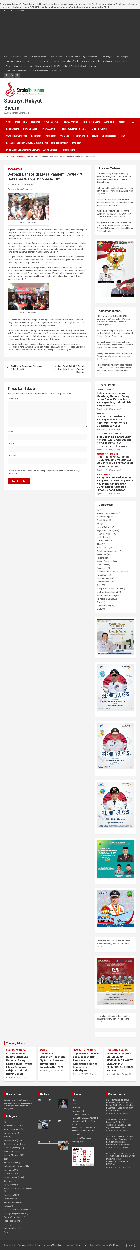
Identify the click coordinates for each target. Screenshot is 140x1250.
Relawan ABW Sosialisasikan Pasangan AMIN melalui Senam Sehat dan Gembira (115, 356)
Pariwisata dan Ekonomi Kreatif (111, 571)
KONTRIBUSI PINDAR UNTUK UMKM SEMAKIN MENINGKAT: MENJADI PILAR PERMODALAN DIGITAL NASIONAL (114, 214)
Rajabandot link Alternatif (108, 365)
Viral (6, 57)
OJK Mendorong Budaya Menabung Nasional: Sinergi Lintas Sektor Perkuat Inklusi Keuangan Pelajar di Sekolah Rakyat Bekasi (114, 399)
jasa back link (103, 342)
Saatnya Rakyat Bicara (107, 592)
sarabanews (29, 184)
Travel (8, 66)
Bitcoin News (103, 520)
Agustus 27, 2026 (104, 429)
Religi (99, 585)
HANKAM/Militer (12, 61)
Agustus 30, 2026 (104, 409)
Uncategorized (19, 66)
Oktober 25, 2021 (15, 184)
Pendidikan (97, 61)
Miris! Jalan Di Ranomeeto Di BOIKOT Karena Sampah (27, 71)
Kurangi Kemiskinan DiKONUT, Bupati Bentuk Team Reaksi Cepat (60, 66)
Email (11, 443)
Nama (11, 431)
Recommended (121, 61)
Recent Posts (107, 385)
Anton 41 (117, 409)
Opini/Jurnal (102, 568)
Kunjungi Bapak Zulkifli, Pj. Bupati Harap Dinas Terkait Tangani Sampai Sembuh (68, 369)
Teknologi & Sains (72, 57)
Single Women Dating (106, 595)
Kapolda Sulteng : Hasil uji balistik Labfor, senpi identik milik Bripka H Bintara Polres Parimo (115, 333)
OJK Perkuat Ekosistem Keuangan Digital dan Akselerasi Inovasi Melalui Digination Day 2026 (115, 191)
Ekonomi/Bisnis (52, 61)
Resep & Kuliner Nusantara (32, 61)
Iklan (30, 66)
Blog (74, 1100)
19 (98, 510)
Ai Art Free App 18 (105, 517)
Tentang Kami (56, 71)
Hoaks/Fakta (102, 537)
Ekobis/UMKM (103, 454)
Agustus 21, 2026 (104, 493)
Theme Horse (81, 1245)
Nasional (27, 57)
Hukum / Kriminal (55, 57)
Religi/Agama (108, 57)
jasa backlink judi (104, 330)
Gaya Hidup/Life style (70, 61)
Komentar (13, 398)
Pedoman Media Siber (82, 1138)
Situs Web (12, 456)
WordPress (114, 1245)
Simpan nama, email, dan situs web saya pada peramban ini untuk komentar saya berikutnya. (44, 472)
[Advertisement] (70, 34)
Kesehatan (86, 61)
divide (99, 353)
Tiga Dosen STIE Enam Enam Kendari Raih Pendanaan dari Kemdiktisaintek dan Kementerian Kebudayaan (115, 202)
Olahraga (108, 61)
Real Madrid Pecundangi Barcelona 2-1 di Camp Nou (26, 367)
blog (99, 523)
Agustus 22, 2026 (104, 470)
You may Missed (16, 1043)
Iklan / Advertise (82, 1114)
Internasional (16, 57)
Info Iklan (92, 66)
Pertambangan (122, 57)
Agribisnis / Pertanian (91, 57)
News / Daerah (40, 57)
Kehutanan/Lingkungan (107, 551)
